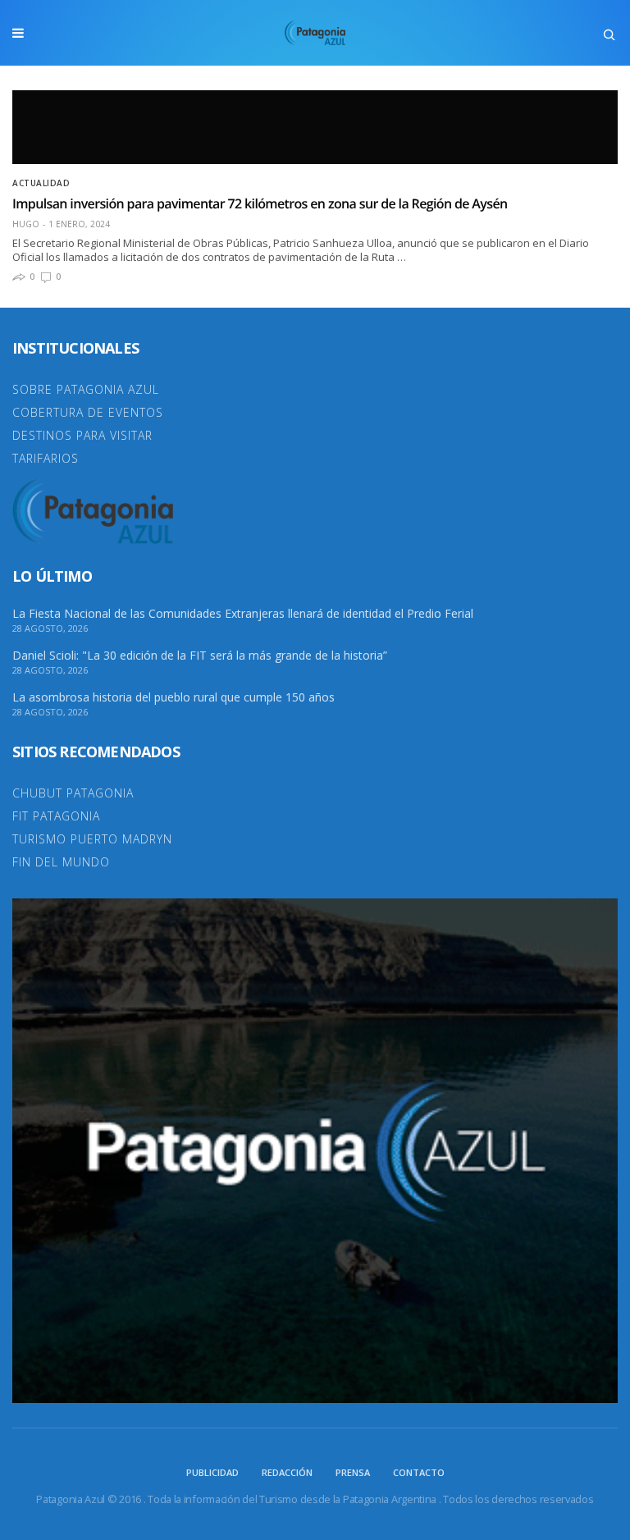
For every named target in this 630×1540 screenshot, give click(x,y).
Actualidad (41, 183)
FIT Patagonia (56, 816)
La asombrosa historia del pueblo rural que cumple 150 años (173, 697)
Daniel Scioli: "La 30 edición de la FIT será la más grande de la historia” (199, 655)
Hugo (25, 224)
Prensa (353, 1472)
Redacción (287, 1472)
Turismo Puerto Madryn (92, 839)
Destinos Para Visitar (82, 435)
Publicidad (212, 1472)
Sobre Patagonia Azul (85, 389)
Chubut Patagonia (73, 793)
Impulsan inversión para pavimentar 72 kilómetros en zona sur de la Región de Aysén (259, 203)
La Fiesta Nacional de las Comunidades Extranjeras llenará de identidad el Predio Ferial (242, 613)
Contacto (419, 1472)
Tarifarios (45, 458)
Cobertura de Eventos (87, 412)
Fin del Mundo (61, 862)
